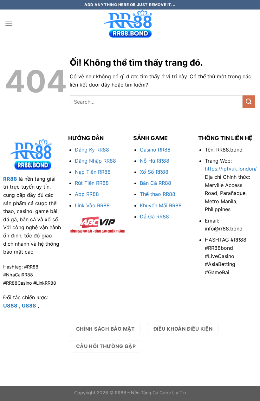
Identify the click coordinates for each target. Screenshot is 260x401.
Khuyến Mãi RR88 (161, 205)
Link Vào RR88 (92, 205)
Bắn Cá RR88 (155, 183)
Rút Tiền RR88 (92, 183)
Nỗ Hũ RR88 (154, 161)
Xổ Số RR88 (154, 172)
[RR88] (130, 24)
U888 (10, 305)
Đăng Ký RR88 (92, 149)
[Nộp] (249, 101)
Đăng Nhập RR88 (95, 161)
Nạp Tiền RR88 (93, 172)
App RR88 (87, 194)
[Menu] (8, 23)
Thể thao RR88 (157, 194)
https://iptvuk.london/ (231, 168)
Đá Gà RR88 (154, 216)
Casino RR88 (155, 149)
